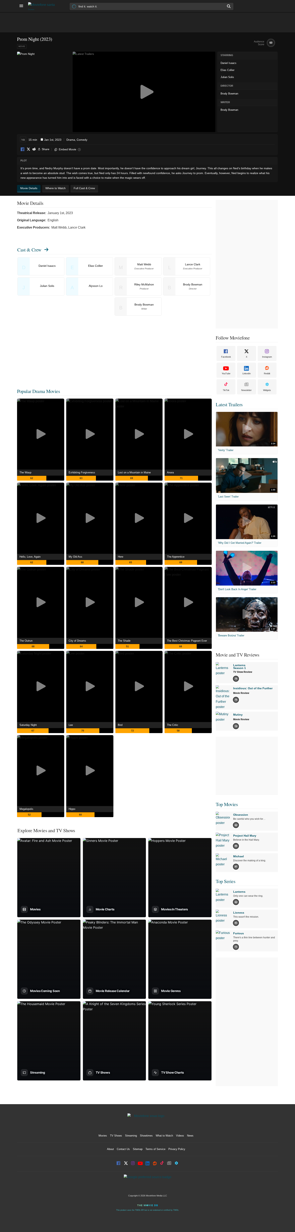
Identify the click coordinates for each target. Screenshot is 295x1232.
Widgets (267, 390)
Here (120, 556)
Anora (170, 472)
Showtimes (146, 1135)
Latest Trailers (229, 404)
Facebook (22, 149)
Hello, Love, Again (30, 556)
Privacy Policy (176, 1149)
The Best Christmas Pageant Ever (187, 640)
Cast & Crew (29, 249)
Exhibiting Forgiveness (82, 472)
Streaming (131, 1135)
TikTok (226, 390)
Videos (180, 1135)
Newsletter (246, 390)
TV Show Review (242, 672)
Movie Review (241, 693)
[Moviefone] (43, 6)
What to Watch (164, 1135)
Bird (120, 724)
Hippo (72, 808)
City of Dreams (77, 640)
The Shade (124, 640)
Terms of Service (155, 1149)
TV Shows (116, 1135)
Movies (103, 1135)
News (190, 1135)
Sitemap (137, 1149)
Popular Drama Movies (38, 391)
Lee (71, 724)
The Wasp (25, 472)
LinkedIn (246, 373)
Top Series (225, 881)
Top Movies (227, 804)
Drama (70, 139)
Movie (21, 46)
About (110, 1149)
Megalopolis (26, 808)
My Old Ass (75, 556)
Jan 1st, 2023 (52, 139)
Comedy (82, 139)
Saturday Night (28, 724)
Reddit (34, 149)
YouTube (226, 373)
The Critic (172, 724)
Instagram (267, 357)
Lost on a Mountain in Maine (134, 472)
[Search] (229, 6)
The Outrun (26, 640)
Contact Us (123, 1149)
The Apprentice (175, 556)
